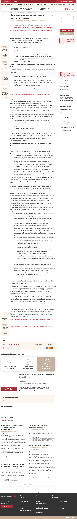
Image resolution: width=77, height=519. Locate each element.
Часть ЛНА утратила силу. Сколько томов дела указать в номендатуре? (12, 427)
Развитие (71, 4)
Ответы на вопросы (64, 506)
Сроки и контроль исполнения (28, 9)
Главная (11, 12)
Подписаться (7, 506)
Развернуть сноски (51, 340)
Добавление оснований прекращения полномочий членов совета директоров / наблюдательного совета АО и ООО (67, 109)
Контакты (22, 508)
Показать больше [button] (28, 484)
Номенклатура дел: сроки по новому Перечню (17, 9)
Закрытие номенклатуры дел (39, 445)
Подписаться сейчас (67, 30)
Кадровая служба (42, 4)
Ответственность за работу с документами (44, 9)
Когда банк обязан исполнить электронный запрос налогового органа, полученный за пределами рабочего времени (66, 98)
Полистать (67, 33)
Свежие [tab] (4, 420)
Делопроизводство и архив (26, 4)
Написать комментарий (11, 397)
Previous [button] (10, 9)
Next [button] (51, 9)
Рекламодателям (24, 503)
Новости (62, 508)
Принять (70, 517)
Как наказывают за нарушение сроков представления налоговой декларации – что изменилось (66, 88)
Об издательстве (24, 501)
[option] (17, 9)
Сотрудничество (23, 506)
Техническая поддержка (25, 510)
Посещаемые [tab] (11, 420)
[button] (20, 348)
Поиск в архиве (63, 501)
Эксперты (62, 503)
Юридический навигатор (58, 4)
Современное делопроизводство (31, 12)
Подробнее (39, 518)
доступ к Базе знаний (8, 389)
